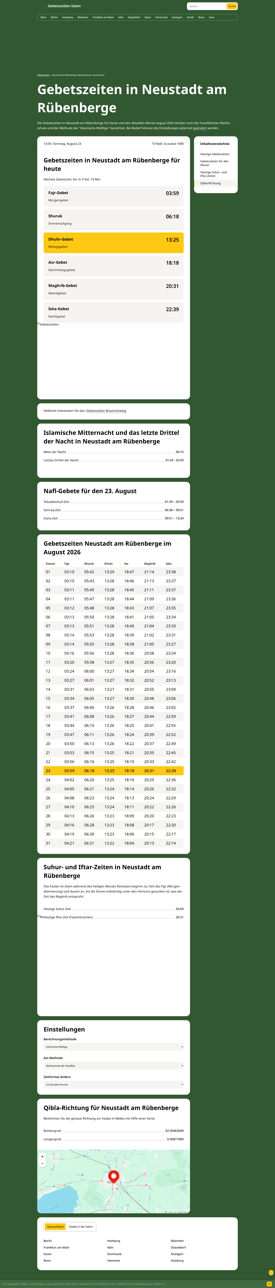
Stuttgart (177, 17)
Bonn (201, 17)
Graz (211, 17)
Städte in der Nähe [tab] (81, 1226)
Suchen (232, 6)
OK (269, 1284)
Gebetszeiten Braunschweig (106, 411)
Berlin (54, 17)
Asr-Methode (53, 1058)
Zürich (190, 17)
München (83, 17)
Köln (120, 17)
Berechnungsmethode (60, 1039)
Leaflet (170, 1212)
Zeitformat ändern (57, 1077)
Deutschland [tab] (55, 1226)
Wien (43, 17)
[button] (113, 1175)
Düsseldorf (134, 17)
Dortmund (161, 17)
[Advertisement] (137, 45)
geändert (200, 128)
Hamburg (67, 17)
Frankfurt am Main (103, 17)
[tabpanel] (137, 1251)
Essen (148, 17)
